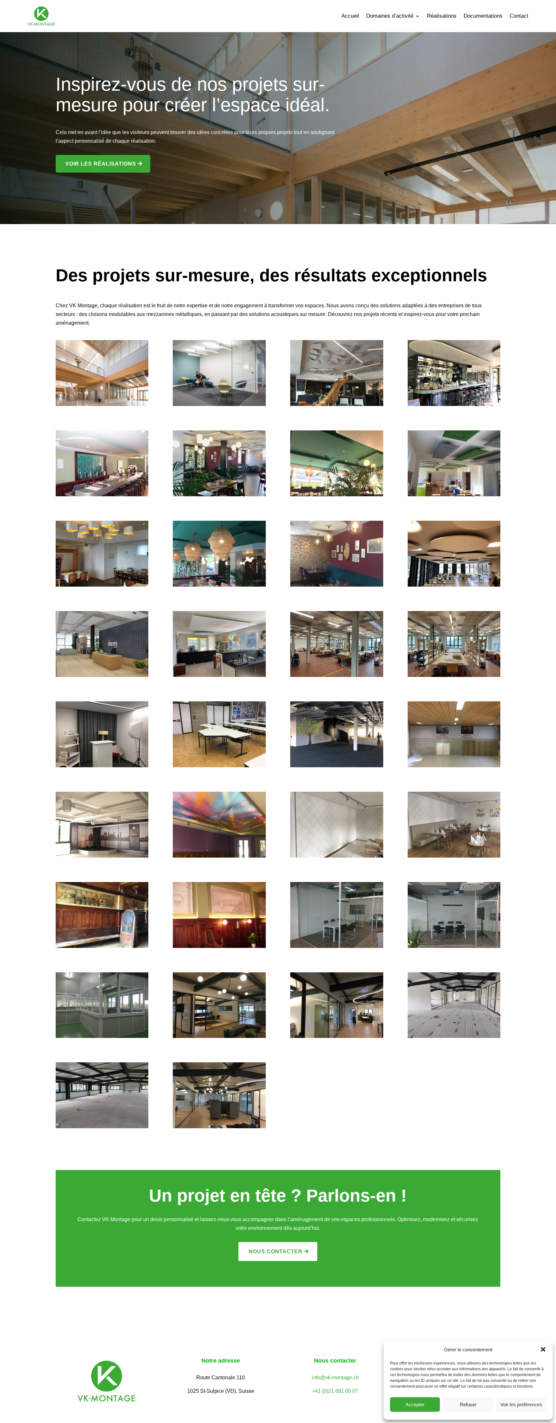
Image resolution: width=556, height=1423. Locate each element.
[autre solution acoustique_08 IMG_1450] (219, 494)
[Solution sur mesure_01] (219, 765)
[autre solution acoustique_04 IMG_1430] (336, 585)
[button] (543, 1349)
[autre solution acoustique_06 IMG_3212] (454, 494)
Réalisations (442, 16)
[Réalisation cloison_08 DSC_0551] (336, 946)
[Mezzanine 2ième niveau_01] (102, 404)
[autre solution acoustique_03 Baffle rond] (454, 585)
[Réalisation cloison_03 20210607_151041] (454, 1036)
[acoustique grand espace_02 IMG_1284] (336, 675)
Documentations (483, 16)
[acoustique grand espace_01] (454, 675)
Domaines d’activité (389, 16)
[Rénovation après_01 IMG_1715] (219, 946)
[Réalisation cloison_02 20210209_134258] (102, 1126)
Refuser (468, 1404)
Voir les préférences (521, 1404)
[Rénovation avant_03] (102, 946)
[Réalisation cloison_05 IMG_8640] (219, 1036)
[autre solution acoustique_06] (336, 494)
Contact (519, 16)
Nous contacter (275, 1251)
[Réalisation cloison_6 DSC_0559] (102, 1036)
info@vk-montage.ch (335, 1377)
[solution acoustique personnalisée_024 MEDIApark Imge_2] (336, 765)
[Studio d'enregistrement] (102, 765)
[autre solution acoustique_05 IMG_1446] (219, 585)
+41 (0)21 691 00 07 (335, 1391)
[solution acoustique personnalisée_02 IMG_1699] (102, 856)
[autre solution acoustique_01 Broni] (219, 675)
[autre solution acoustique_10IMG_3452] (336, 404)
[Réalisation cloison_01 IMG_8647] (219, 1126)
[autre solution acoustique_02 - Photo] (102, 675)
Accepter (414, 1404)
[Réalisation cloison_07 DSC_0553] (454, 946)
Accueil (350, 16)
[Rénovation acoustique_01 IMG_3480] (454, 856)
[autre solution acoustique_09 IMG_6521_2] (454, 404)
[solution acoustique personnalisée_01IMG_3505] (219, 856)
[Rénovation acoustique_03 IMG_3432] (336, 856)
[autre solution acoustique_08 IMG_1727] (102, 494)
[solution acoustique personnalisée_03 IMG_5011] (454, 765)
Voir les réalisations (100, 164)
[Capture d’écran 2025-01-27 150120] (219, 404)
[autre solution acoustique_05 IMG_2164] (102, 585)
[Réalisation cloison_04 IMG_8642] (336, 1036)
